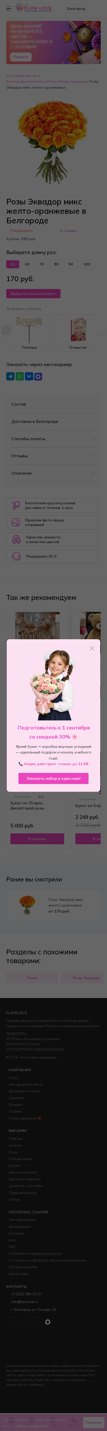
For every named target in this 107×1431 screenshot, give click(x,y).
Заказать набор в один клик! (53, 778)
